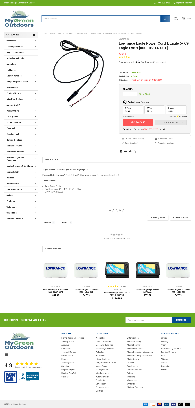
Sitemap (65, 377)
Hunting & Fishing (14, 140)
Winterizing (11, 213)
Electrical (10, 128)
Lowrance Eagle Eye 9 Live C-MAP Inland (147, 291)
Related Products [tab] (53, 249)
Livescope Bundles (14, 47)
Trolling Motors (13, 93)
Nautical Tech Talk (69, 373)
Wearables (11, 41)
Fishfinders (11, 70)
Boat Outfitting (12, 111)
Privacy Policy (67, 355)
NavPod (164, 363)
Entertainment (12, 134)
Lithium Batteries (14, 76)
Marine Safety (12, 172)
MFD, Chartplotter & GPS (17, 82)
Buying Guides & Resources (72, 338)
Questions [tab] (64, 222)
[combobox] (106, 18)
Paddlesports (12, 184)
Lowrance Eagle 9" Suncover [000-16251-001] (55, 291)
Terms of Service (68, 352)
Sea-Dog (164, 341)
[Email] (126, 151)
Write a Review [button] (182, 217)
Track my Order (67, 363)
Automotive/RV (13, 105)
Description (51, 160)
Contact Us (66, 348)
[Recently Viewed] (176, 18)
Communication (13, 122)
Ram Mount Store (14, 189)
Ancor (163, 345)
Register (188, 3)
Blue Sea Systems (168, 352)
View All (164, 370)
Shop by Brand (67, 341)
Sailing (9, 195)
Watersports (12, 207)
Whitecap (164, 359)
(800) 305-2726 (150, 129)
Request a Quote (68, 370)
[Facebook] (121, 151)
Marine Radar (12, 87)
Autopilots (11, 64)
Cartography (12, 117)
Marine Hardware (14, 146)
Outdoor (10, 178)
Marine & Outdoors (14, 219)
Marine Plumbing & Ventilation (19, 166)
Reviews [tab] (47, 222)
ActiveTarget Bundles (15, 58)
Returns (64, 359)
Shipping (65, 366)
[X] (135, 151)
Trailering (10, 201)
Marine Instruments (15, 152)
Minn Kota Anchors (14, 99)
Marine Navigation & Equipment (15, 158)
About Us (65, 345)
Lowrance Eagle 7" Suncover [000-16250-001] (86, 291)
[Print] (130, 151)
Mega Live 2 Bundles (15, 52)
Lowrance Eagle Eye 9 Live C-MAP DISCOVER (117, 294)
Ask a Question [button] (159, 217)
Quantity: (128, 89)
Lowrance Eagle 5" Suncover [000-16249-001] (178, 291)
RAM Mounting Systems (171, 348)
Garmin (164, 338)
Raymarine (165, 366)
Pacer (163, 355)
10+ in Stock (144, 94)
